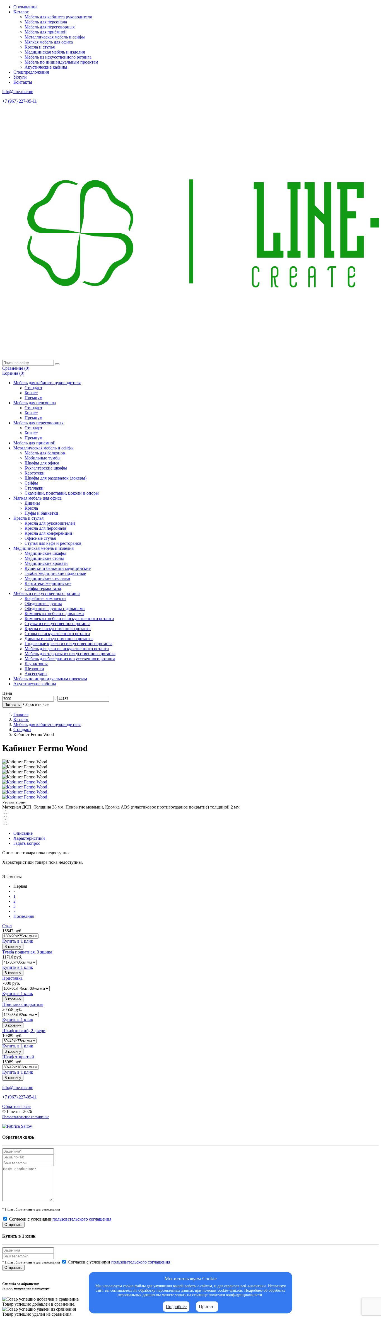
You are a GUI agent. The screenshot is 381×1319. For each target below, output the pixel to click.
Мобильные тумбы (43, 458)
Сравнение (15, 368)
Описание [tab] (23, 833)
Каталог (21, 11)
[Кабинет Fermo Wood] (24, 782)
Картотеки (35, 473)
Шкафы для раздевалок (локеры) (55, 478)
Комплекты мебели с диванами (54, 613)
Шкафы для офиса (42, 463)
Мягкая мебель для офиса (49, 42)
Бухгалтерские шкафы (46, 468)
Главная (20, 714)
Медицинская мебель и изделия (55, 52)
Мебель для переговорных (50, 27)
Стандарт (33, 387)
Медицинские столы (44, 558)
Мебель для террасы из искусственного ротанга (70, 653)
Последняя (23, 916)
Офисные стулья (40, 538)
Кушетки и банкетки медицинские (58, 568)
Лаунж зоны (36, 663)
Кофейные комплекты (45, 598)
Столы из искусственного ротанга (57, 633)
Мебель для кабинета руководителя (58, 16)
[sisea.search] (57, 364)
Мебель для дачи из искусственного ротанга (67, 648)
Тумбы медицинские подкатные (55, 573)
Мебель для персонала (46, 22)
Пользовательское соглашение (25, 1117)
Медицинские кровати (46, 563)
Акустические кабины (46, 67)
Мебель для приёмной (46, 32)
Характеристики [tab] (29, 838)
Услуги (20, 77)
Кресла (31, 508)
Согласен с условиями (60, 1219)
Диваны (32, 503)
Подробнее (176, 1306)
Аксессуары (36, 673)
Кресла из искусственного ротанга (58, 628)
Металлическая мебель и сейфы (55, 37)
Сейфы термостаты (43, 588)
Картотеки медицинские (48, 583)
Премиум (33, 397)
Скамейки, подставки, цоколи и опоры (62, 493)
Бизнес (31, 392)
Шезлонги (34, 668)
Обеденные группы (43, 603)
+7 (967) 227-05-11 (19, 101)
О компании (25, 6)
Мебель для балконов (45, 453)
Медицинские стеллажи (47, 578)
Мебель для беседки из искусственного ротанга (70, 658)
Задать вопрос (26, 843)
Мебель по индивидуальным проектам (61, 62)
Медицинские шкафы (45, 553)
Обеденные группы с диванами (55, 608)
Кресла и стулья (40, 47)
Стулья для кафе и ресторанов (53, 543)
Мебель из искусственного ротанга (58, 57)
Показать (12, 705)
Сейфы (31, 483)
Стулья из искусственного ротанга (57, 623)
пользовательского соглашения (81, 1219)
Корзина (13, 373)
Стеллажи (34, 488)
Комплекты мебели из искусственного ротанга (69, 618)
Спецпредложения (31, 72)
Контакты (22, 82)
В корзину (12, 947)
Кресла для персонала (45, 528)
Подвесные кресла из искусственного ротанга (68, 643)
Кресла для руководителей (50, 523)
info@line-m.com (17, 91)
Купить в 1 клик (17, 941)
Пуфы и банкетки (41, 513)
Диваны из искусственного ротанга (59, 638)
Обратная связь (16, 1106)
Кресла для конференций (48, 533)
